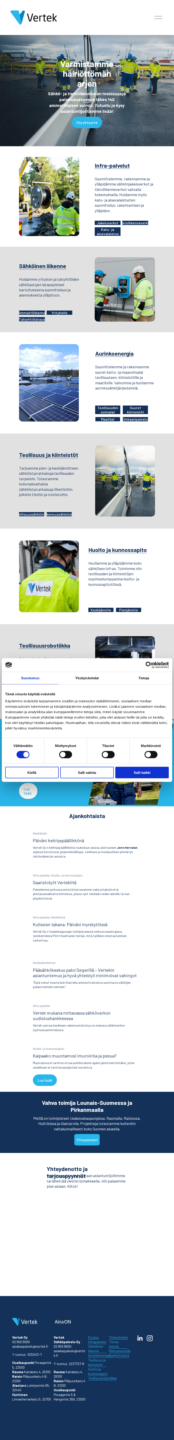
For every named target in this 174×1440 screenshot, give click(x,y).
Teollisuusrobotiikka (44, 645)
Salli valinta (87, 772)
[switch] (65, 754)
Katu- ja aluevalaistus (108, 231)
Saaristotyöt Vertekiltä (54, 882)
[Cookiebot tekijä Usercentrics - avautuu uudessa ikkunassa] (149, 664)
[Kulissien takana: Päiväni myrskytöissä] (87, 910)
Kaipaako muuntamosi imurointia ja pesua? (74, 1055)
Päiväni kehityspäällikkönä (58, 840)
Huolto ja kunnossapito (117, 549)
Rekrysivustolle (120, 1351)
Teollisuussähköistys (32, 514)
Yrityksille (59, 313)
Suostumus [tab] (30, 678)
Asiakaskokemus (44, 963)
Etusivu (93, 1337)
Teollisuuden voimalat (107, 410)
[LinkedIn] (140, 1338)
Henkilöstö (40, 833)
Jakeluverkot (107, 223)
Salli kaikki (142, 772)
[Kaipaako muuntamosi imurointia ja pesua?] (87, 1041)
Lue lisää (27, 791)
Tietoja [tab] (143, 678)
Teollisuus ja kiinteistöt (48, 454)
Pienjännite (128, 610)
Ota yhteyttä (86, 122)
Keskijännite (101, 610)
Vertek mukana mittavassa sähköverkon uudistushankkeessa (72, 1015)
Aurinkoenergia (114, 353)
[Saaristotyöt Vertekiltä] (87, 868)
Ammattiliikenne (32, 313)
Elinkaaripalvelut (135, 419)
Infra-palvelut (112, 165)
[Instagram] (150, 1338)
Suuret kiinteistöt (135, 410)
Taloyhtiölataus (32, 319)
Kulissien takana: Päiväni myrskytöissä (70, 924)
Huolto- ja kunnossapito (66, 875)
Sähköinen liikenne (42, 265)
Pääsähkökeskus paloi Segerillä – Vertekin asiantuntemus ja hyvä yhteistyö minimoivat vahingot (85, 972)
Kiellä (31, 772)
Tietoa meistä (114, 1344)
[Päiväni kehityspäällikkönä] (87, 826)
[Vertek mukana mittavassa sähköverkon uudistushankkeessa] (87, 998)
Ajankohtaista (119, 1355)
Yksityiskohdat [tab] (87, 678)
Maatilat (108, 419)
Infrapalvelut (97, 1342)
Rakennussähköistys (59, 514)
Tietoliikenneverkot (135, 223)
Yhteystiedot (87, 1140)
